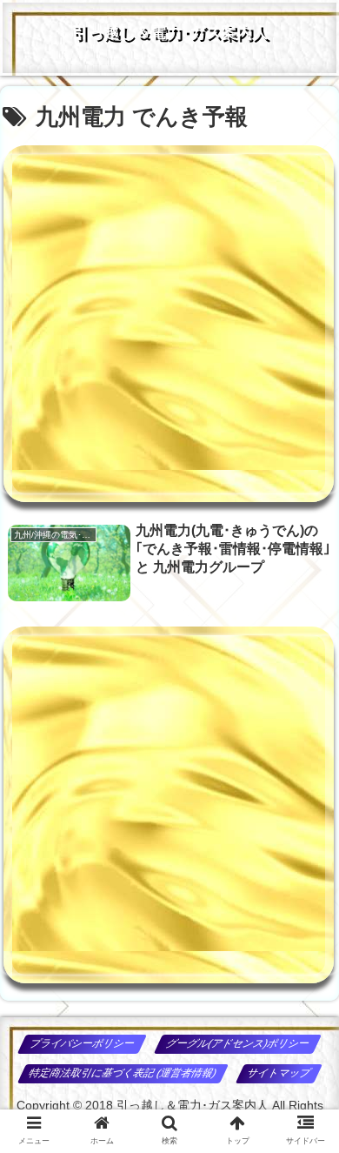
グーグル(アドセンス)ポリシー (238, 1043)
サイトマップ (278, 1073)
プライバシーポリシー (83, 1043)
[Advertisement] (169, 323)
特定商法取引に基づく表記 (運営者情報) (123, 1073)
